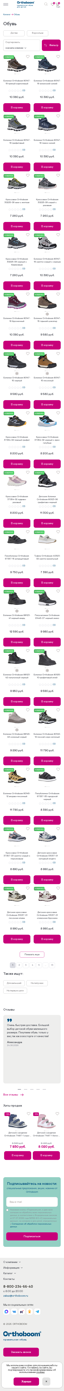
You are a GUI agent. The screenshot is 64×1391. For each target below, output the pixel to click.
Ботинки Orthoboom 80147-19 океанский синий (47, 82)
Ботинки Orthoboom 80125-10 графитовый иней (47, 676)
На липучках (37, 983)
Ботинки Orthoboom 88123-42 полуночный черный (16, 676)
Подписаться (32, 1236)
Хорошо (26, 1381)
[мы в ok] (29, 1311)
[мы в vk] (14, 1311)
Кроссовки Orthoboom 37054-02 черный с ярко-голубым (47, 440)
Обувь (17, 14)
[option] (16, 64)
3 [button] (17, 311)
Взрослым (37, 33)
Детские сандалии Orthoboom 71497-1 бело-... (46, 1134)
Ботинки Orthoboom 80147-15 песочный (47, 379)
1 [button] (15, 311)
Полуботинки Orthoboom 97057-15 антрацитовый (17, 557)
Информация (11, 1268)
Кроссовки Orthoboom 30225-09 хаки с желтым (16, 201)
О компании (10, 1262)
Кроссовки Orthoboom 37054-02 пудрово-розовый (17, 499)
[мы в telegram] (37, 1311)
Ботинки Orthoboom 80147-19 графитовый (16, 141)
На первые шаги (15, 991)
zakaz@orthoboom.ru (15, 1296)
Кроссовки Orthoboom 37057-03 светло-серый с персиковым (17, 856)
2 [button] (16, 311)
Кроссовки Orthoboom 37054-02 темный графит (17, 438)
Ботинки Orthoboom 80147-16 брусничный (16, 319)
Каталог (7, 14)
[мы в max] (6, 1311)
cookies (40, 1372)
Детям (14, 33)
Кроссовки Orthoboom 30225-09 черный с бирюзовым (17, 262)
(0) (23, 91)
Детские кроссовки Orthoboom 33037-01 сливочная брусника (47, 915)
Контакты (9, 1279)
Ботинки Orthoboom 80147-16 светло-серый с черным (47, 260)
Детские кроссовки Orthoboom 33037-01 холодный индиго (47, 856)
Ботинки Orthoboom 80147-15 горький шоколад (47, 319)
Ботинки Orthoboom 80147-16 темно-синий (47, 141)
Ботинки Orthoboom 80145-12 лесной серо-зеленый (47, 735)
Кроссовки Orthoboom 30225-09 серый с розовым (47, 203)
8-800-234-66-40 (18, 1286)
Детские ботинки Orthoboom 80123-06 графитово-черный (47, 499)
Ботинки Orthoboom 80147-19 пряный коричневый (16, 82)
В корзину (17, 107)
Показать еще (32, 954)
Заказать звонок (21, 1352)
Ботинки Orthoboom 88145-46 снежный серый (16, 735)
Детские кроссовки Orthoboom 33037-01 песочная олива (16, 915)
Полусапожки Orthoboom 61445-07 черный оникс (47, 616)
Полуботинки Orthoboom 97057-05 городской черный (47, 796)
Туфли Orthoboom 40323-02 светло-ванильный (47, 557)
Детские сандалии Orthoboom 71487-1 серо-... (17, 1134)
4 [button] (48, 311)
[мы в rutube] (22, 1311)
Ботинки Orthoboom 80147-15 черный (16, 379)
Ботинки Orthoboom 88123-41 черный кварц (16, 616)
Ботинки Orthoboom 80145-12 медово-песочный (16, 795)
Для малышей (14, 983)
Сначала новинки (14, 48)
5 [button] (49, 311)
